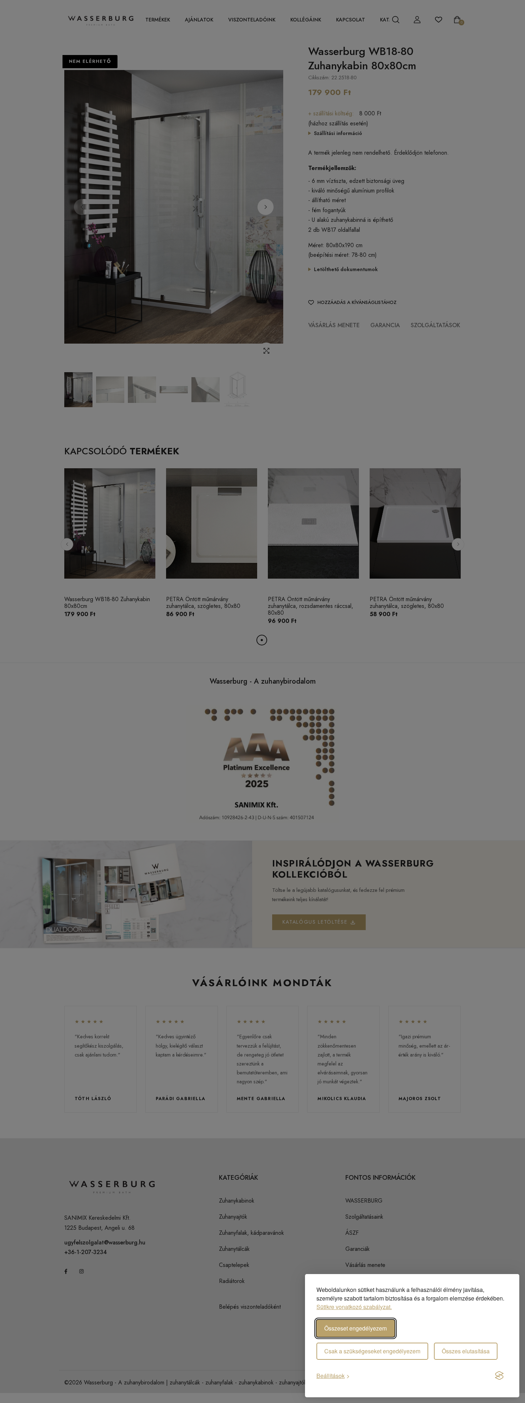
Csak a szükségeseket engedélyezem (372, 1351)
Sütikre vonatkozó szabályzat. (354, 1307)
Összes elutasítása (466, 1351)
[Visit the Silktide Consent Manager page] (499, 1375)
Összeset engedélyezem (355, 1328)
